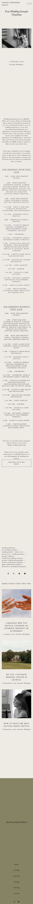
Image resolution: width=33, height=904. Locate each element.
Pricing (16, 882)
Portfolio (16, 870)
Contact (16, 893)
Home (16, 864)
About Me (16, 876)
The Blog (16, 888)
